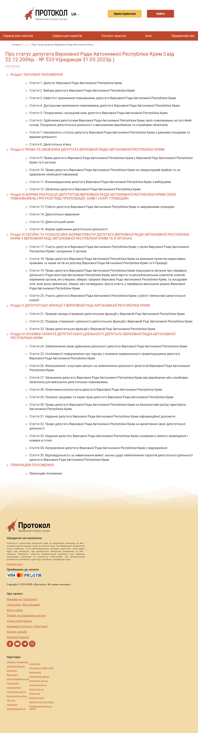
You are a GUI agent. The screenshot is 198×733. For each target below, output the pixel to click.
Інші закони (12, 66)
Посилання (12, 704)
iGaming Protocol (18, 637)
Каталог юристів (114, 36)
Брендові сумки (36, 697)
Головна (17, 44)
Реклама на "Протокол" (22, 599)
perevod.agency (14, 687)
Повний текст (14, 564)
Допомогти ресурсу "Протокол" (27, 626)
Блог (148, 36)
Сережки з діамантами (17, 662)
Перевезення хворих (39, 676)
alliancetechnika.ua (16, 666)
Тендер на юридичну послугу (26, 615)
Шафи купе (34, 693)
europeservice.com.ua (17, 696)
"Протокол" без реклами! (23, 604)
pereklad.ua (34, 663)
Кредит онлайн (17, 632)
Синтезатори (13, 683)
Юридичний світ (183, 36)
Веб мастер (12, 674)
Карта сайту (15, 610)
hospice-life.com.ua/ (38, 680)
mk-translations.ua (38, 685)
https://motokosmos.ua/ (18, 679)
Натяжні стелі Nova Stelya (41, 702)
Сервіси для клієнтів (18, 36)
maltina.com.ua (36, 689)
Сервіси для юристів (67, 36)
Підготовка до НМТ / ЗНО (41, 668)
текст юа (11, 700)
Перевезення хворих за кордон (40, 707)
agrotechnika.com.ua (16, 691)
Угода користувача (19, 621)
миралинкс (12, 670)
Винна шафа (35, 672)
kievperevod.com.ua (16, 708)
